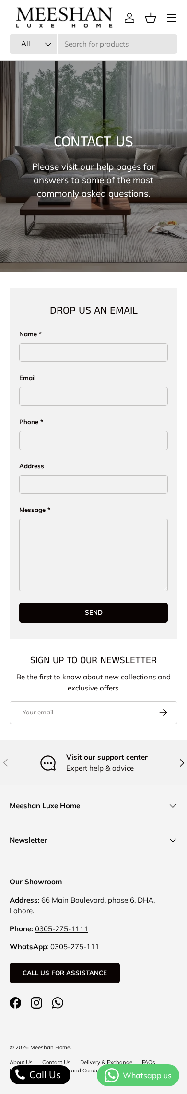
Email (27, 377)
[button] (150, 17)
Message (32, 509)
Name (28, 334)
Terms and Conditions (82, 1070)
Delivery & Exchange (106, 1062)
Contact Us (56, 1062)
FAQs (148, 1062)
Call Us (44, 1075)
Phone (28, 422)
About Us (21, 1062)
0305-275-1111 (61, 928)
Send (94, 612)
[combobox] (93, 44)
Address (31, 466)
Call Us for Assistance (65, 972)
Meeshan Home (50, 1047)
